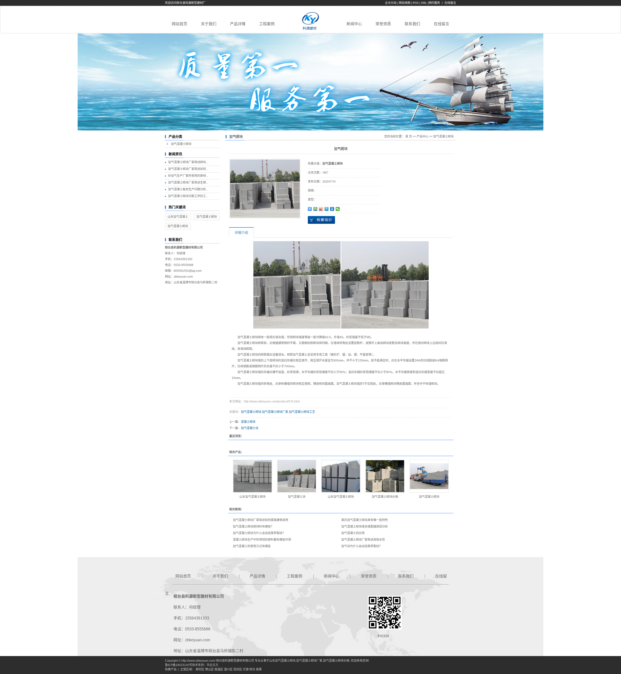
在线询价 (321, 220)
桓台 (252, 669)
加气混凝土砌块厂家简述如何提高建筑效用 (260, 520)
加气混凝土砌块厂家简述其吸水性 (363, 539)
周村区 (200, 669)
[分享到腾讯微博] (327, 209)
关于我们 (208, 24)
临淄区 (218, 669)
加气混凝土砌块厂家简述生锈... (188, 182)
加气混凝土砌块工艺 (302, 412)
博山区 (209, 669)
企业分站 (391, 3)
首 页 (408, 136)
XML (424, 3)
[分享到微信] (338, 209)
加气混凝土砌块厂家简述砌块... (188, 162)
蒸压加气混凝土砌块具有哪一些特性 (364, 520)
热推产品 (171, 669)
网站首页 (179, 24)
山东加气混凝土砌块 (252, 496)
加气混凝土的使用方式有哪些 (252, 546)
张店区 (237, 669)
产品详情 (237, 24)
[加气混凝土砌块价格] (385, 476)
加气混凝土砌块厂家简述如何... (188, 169)
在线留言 (441, 24)
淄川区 (228, 669)
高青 (259, 669)
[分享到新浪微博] (321, 209)
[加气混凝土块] (296, 476)
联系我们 (412, 24)
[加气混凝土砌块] (429, 476)
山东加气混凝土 (178, 216)
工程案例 (267, 24)
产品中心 (422, 136)
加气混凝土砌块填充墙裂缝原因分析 (364, 526)
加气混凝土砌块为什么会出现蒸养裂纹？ (259, 533)
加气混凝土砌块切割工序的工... (188, 196)
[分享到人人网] (332, 209)
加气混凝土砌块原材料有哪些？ (253, 526)
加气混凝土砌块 (181, 144)
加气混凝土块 (249, 428)
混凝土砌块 (248, 422)
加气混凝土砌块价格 (385, 496)
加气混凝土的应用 (353, 533)
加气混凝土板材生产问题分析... (188, 189)
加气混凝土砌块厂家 (275, 412)
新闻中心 (354, 24)
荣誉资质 (383, 24)
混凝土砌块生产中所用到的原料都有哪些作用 (262, 539)
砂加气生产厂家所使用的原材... (188, 175)
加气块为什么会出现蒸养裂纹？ (361, 546)
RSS (416, 3)
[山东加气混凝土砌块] (252, 476)
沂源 (246, 669)
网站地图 (405, 3)
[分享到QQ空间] (315, 209)
